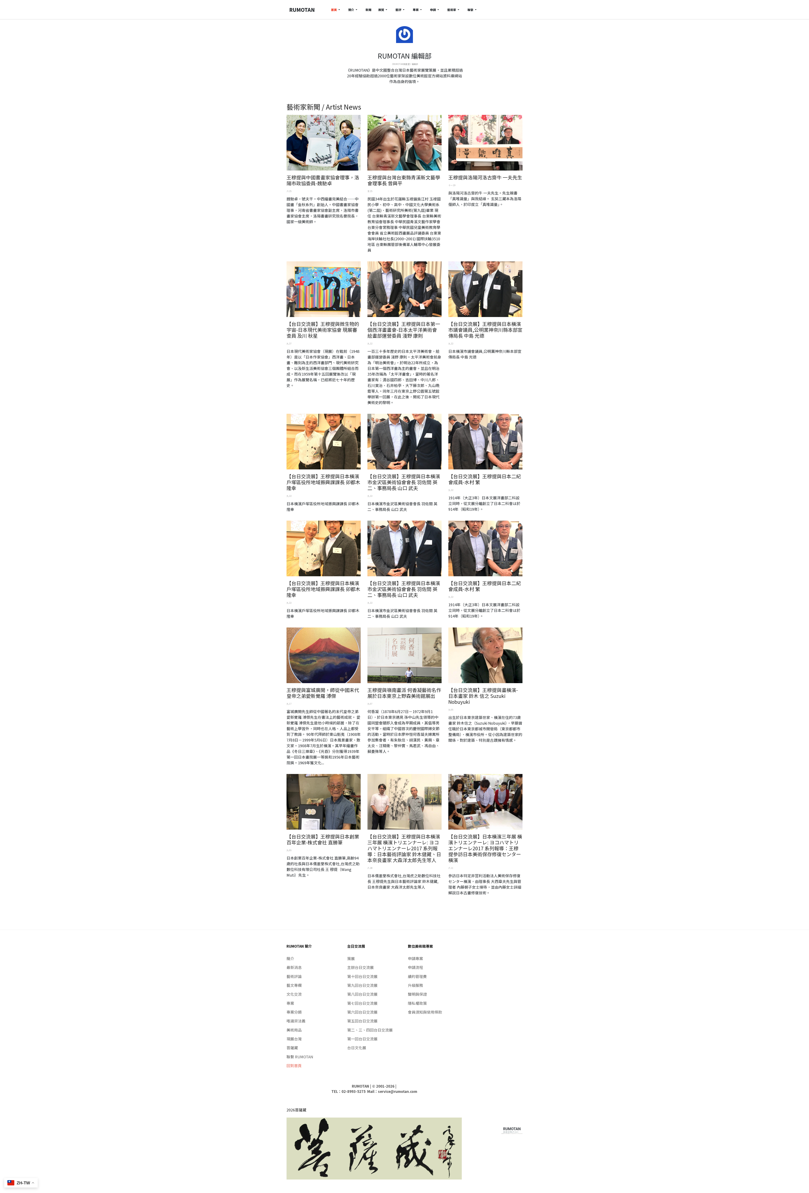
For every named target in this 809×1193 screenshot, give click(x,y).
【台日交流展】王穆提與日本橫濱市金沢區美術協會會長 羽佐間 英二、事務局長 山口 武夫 (403, 482)
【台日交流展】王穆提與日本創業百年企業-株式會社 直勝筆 (323, 839)
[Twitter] (404, 89)
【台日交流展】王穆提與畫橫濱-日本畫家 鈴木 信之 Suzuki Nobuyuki (483, 695)
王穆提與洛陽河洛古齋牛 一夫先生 (485, 177)
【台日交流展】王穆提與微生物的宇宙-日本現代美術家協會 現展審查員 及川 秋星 (323, 329)
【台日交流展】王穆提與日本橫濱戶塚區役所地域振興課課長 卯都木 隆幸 (323, 482)
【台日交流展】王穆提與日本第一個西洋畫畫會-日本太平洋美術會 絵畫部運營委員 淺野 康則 (403, 329)
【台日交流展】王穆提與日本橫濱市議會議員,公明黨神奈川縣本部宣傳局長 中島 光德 (485, 329)
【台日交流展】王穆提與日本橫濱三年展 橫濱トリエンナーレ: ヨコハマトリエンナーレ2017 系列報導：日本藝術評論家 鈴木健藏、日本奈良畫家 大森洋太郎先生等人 (404, 848)
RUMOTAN (360, 1086)
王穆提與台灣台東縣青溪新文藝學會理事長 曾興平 (403, 180)
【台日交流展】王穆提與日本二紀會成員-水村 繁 (484, 479)
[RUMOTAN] (511, 1129)
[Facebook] (401, 89)
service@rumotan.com (397, 1091)
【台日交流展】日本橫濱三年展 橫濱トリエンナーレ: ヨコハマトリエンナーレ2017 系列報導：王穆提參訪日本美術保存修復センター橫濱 (485, 848)
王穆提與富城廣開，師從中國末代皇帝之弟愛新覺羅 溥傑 (323, 692)
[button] (336, 9)
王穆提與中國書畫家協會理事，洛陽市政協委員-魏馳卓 (323, 180)
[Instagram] (408, 89)
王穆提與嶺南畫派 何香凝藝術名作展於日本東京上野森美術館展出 (404, 692)
